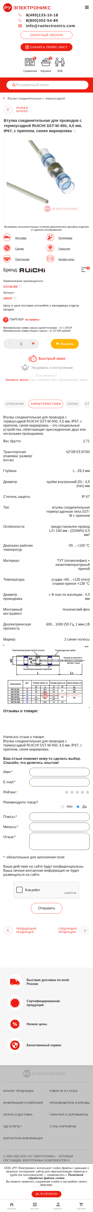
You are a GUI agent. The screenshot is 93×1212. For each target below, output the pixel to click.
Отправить (46, 908)
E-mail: (9, 782)
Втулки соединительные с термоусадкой (36, 98)
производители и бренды (70, 1102)
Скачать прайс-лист (49, 47)
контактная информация (23, 1138)
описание (15, 404)
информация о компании (23, 1102)
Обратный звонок (46, 35)
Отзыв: (9, 837)
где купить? (12, 1126)
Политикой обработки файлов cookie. (55, 1176)
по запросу (32, 319)
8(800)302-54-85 (41, 20)
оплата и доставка (17, 1114)
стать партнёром (63, 1126)
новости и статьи (64, 1091)
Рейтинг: (10, 792)
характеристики (46, 404)
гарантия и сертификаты (69, 1114)
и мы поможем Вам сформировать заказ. (46, 377)
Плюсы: (10, 817)
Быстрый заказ (52, 358)
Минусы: (10, 827)
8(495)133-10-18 (41, 15)
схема (73, 404)
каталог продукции (18, 1091)
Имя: (7, 772)
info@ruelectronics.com (50, 26)
